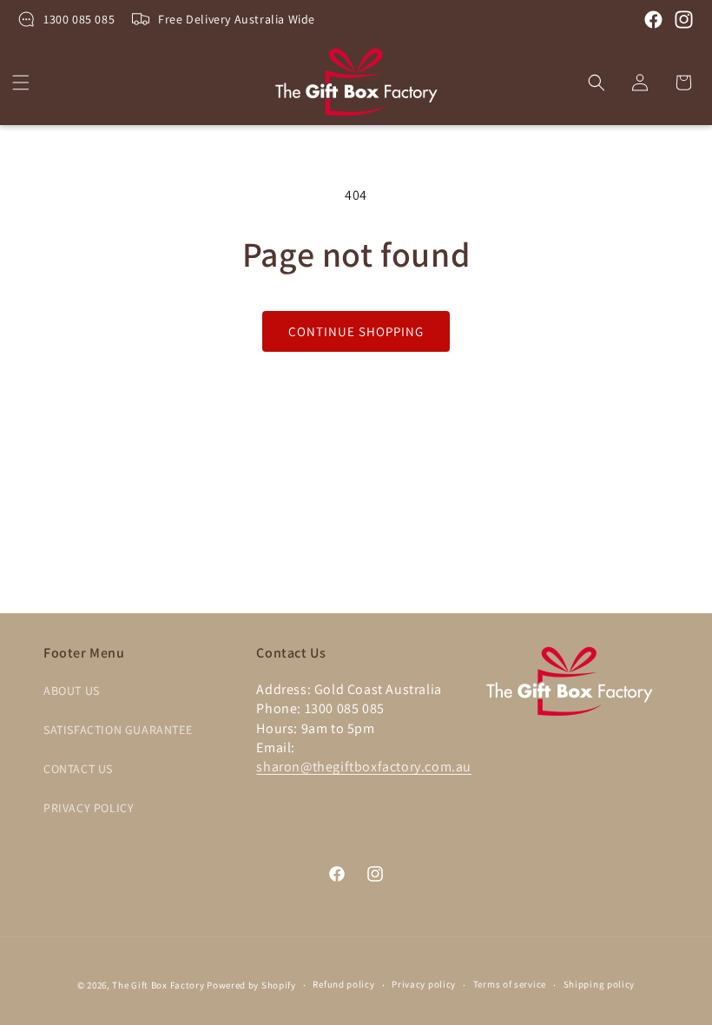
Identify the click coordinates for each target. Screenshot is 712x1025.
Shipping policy (600, 984)
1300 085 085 (79, 19)
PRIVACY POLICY (88, 808)
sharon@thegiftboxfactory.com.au (363, 766)
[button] (20, 82)
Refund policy (343, 984)
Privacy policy (424, 984)
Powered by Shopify (251, 985)
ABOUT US (71, 690)
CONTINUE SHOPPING (356, 331)
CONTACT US (78, 769)
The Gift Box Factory (158, 985)
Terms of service (509, 984)
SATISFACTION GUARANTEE (117, 729)
